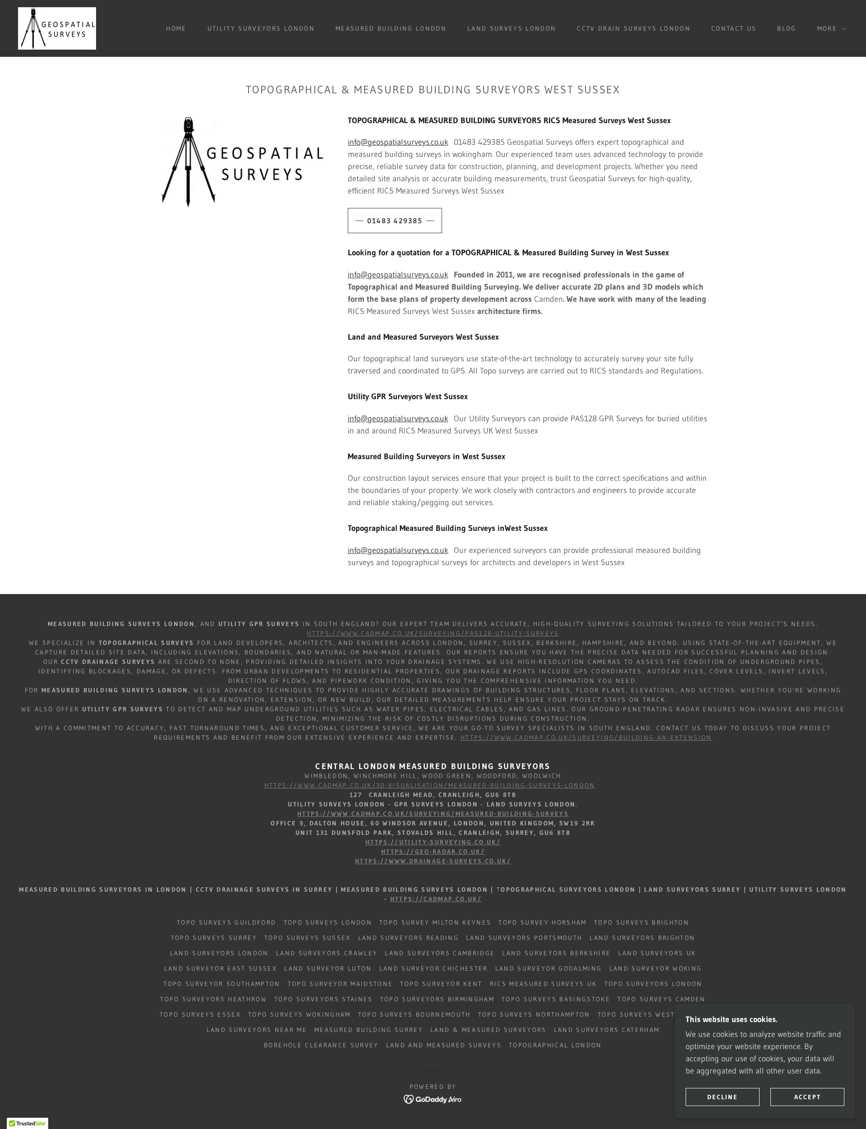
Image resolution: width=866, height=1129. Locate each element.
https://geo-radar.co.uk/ (433, 852)
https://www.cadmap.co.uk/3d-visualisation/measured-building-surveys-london (429, 785)
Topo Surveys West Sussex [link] (652, 1014)
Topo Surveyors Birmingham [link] (437, 999)
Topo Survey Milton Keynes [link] (435, 922)
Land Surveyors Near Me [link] (257, 1030)
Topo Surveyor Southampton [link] (221, 984)
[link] (57, 28)
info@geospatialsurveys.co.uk (398, 142)
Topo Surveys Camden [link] (661, 999)
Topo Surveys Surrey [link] (214, 938)
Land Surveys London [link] (511, 28)
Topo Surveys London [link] (328, 922)
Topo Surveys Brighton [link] (641, 922)
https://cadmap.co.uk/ (436, 899)
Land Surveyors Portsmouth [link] (524, 938)
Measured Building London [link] (391, 28)
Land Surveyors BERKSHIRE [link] (556, 953)
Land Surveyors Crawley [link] (327, 953)
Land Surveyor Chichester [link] (433, 968)
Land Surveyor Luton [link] (328, 968)
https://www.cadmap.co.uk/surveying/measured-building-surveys (433, 814)
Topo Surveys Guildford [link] (226, 922)
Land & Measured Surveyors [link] (488, 1030)
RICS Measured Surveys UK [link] (543, 984)
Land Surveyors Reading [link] (408, 938)
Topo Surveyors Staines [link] (323, 999)
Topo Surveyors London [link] (653, 984)
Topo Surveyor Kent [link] (441, 984)
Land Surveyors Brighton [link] (642, 938)
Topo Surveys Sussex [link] (307, 938)
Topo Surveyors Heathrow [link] (213, 999)
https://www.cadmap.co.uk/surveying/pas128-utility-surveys (433, 633)
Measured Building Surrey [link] (368, 1030)
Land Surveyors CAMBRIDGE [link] (440, 953)
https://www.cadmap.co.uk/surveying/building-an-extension (586, 737)
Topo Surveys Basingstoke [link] (556, 999)
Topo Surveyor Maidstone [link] (340, 984)
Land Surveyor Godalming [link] (548, 968)
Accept (807, 1096)
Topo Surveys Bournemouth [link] (414, 1014)
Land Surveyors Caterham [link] (607, 1030)
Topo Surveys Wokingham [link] (299, 1014)
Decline (722, 1096)
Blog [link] (786, 28)
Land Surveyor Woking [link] (655, 968)
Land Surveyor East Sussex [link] (220, 968)
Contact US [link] (733, 28)
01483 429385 (395, 220)
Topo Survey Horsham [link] (542, 922)
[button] (829, 28)
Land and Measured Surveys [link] (444, 1045)
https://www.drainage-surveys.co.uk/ (433, 861)
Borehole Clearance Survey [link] (321, 1045)
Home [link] (176, 28)
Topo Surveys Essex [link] (200, 1014)
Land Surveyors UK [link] (657, 953)
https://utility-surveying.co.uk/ (433, 842)
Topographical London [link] (555, 1045)
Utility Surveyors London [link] (261, 28)
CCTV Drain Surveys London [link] (633, 28)
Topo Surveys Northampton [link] (534, 1014)
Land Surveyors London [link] (219, 953)
